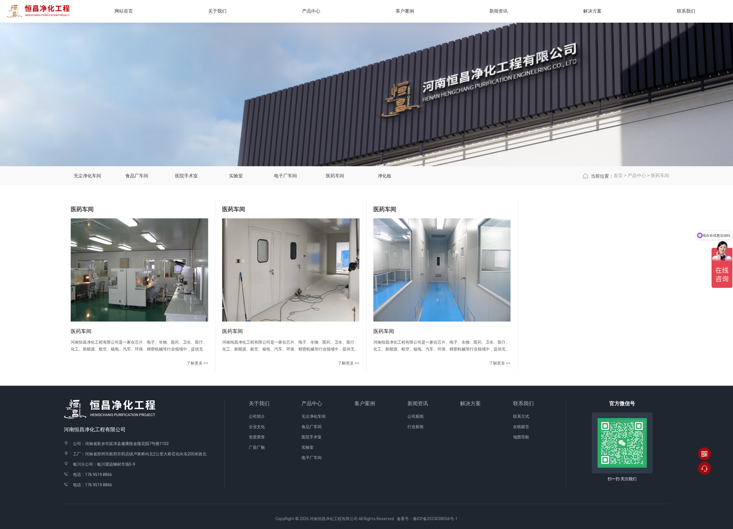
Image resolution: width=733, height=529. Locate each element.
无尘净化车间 (87, 176)
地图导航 (521, 437)
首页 (618, 175)
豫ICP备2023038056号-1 (435, 518)
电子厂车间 (285, 176)
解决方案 (592, 11)
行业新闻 (415, 426)
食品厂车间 (136, 176)
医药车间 (335, 176)
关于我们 (259, 403)
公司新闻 (415, 416)
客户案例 (364, 403)
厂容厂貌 (257, 447)
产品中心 (637, 175)
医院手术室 (186, 176)
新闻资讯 (417, 403)
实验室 (236, 176)
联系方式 (521, 416)
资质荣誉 (257, 437)
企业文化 (257, 426)
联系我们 (523, 403)
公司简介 (257, 416)
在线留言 (521, 426)
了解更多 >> (197, 363)
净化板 (384, 176)
